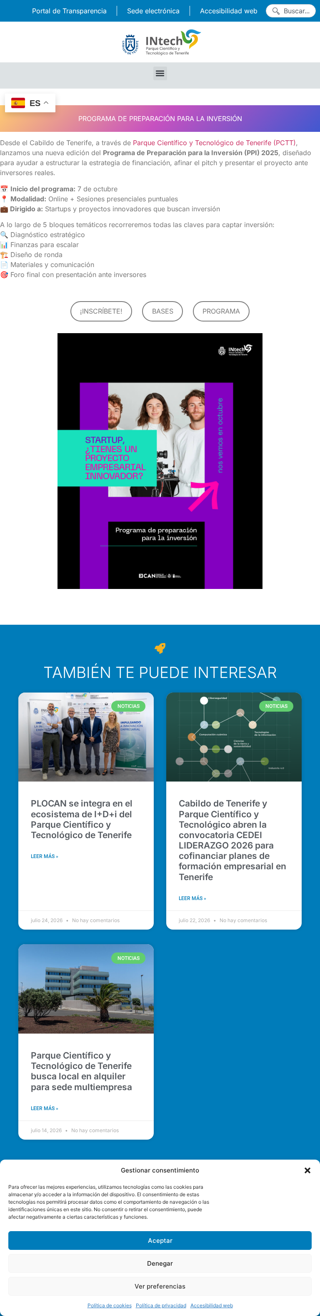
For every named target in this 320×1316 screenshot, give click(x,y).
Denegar (160, 1263)
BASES (162, 311)
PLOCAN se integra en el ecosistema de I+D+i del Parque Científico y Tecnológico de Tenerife (81, 819)
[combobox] (291, 10)
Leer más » (44, 856)
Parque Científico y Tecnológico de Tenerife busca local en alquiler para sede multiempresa (81, 1071)
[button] (307, 1170)
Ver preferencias (160, 1286)
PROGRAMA (221, 311)
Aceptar (160, 1240)
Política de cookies (110, 1305)
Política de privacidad (161, 1305)
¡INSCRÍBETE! (101, 311)
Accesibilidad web (211, 1305)
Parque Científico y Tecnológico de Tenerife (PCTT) (214, 143)
